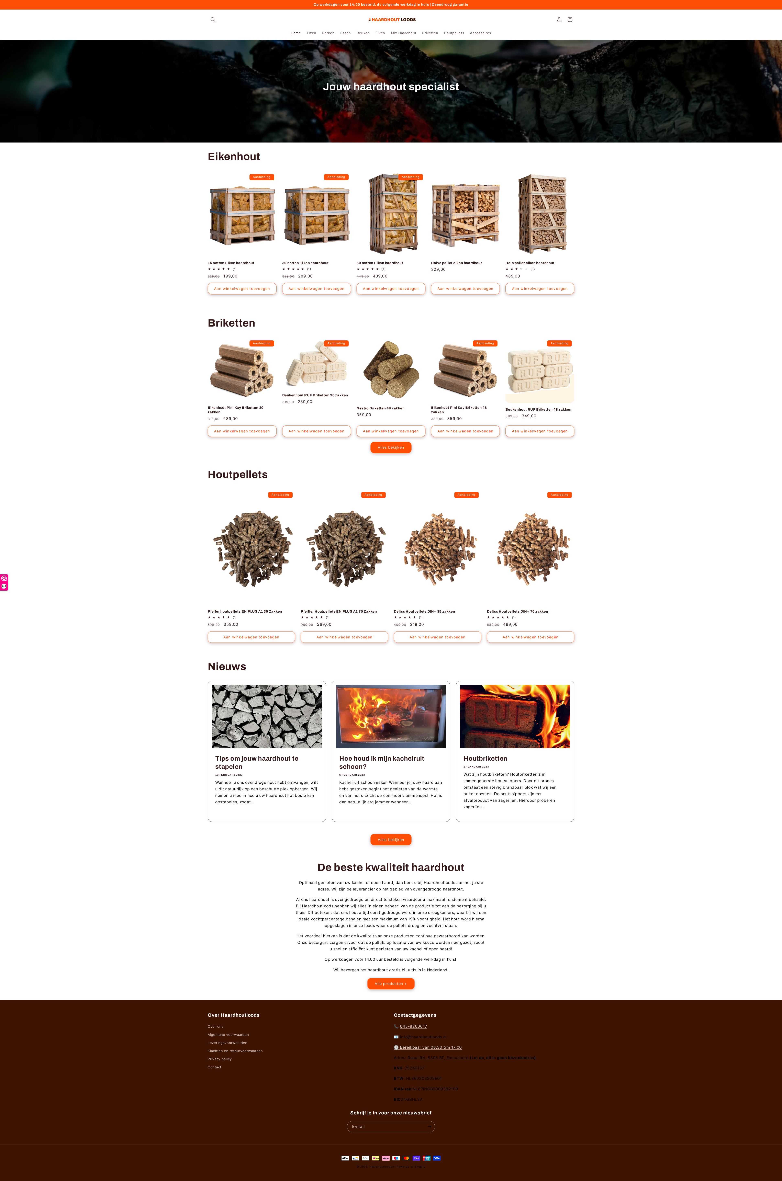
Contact (214, 1067)
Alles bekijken (391, 447)
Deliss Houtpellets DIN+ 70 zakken (517, 611)
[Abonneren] (429, 1126)
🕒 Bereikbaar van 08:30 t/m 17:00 (428, 1047)
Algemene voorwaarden (228, 1035)
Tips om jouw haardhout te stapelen (257, 762)
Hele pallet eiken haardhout (529, 263)
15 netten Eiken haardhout (231, 263)
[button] (213, 19)
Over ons (216, 1026)
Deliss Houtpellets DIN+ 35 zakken (424, 611)
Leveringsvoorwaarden (227, 1043)
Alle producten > (391, 983)
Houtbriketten (485, 758)
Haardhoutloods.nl (382, 1166)
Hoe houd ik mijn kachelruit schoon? (381, 762)
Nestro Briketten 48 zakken (380, 408)
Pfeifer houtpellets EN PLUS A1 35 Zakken (245, 611)
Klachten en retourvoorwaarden (235, 1051)
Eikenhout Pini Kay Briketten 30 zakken (236, 410)
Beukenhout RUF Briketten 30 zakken (315, 395)
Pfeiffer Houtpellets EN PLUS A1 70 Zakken (339, 611)
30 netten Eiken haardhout (305, 263)
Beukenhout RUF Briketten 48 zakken (538, 409)
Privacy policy (220, 1059)
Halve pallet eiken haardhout (456, 263)
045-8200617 (413, 1026)
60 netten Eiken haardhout (380, 263)
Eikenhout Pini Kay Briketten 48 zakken (459, 410)
